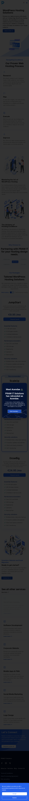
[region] (14, 792)
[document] (14, 400)
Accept (14, 793)
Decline (14, 797)
